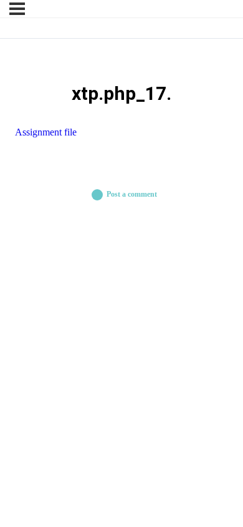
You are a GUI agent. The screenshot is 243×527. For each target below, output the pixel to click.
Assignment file (46, 132)
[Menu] (17, 8)
